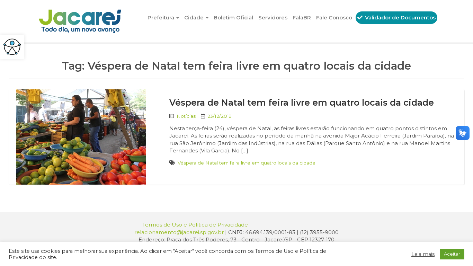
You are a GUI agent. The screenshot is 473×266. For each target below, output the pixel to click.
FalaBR (302, 17)
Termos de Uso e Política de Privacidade (195, 224)
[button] (12, 47)
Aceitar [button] (452, 254)
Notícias (186, 116)
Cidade (194, 17)
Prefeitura (162, 17)
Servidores (272, 17)
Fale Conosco (334, 17)
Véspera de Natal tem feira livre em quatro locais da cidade (301, 102)
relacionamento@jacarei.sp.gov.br (179, 232)
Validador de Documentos (400, 17)
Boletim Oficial (233, 17)
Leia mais (423, 254)
